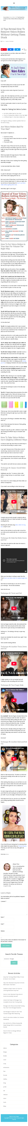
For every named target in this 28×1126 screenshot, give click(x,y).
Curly (4, 1063)
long (4, 1083)
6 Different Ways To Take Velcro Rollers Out (14, 117)
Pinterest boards (22, 846)
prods (4, 1087)
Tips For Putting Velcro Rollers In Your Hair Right (15, 115)
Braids (5, 1056)
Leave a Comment (9, 41)
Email (2, 924)
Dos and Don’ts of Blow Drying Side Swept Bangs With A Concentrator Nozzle (12, 1025)
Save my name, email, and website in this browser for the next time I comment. (13, 940)
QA (4, 1090)
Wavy (4, 1106)
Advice (7, 854)
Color (4, 1059)
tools (4, 1102)
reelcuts (5, 1094)
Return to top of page (14, 1116)
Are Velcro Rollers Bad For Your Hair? (12, 113)
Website (3, 931)
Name (2, 917)
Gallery (5, 1079)
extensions (6, 1067)
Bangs (5, 1052)
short (4, 1098)
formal (5, 1075)
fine (4, 1071)
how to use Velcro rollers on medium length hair (15, 578)
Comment (3, 901)
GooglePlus (6, 886)
